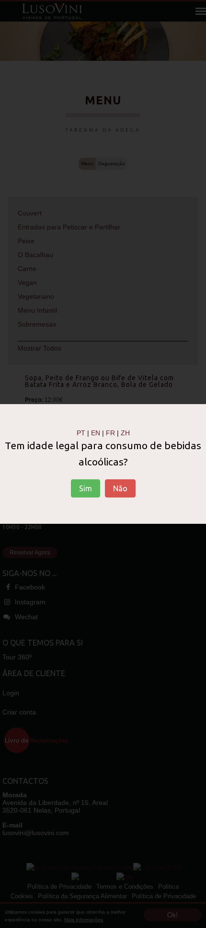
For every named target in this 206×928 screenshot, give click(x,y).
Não (120, 488)
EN (95, 433)
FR (110, 433)
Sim (85, 488)
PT (81, 433)
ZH (125, 433)
